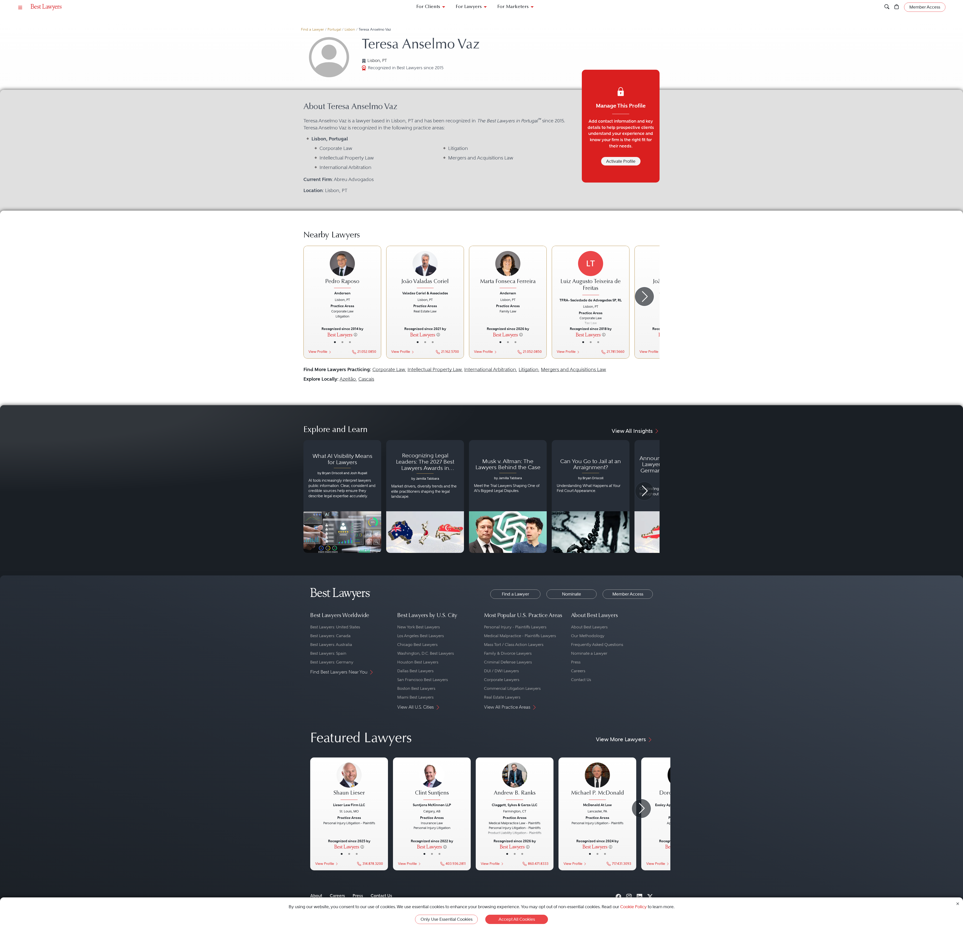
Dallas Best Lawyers (415, 670)
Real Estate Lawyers (502, 697)
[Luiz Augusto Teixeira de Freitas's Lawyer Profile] (590, 273)
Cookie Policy (633, 906)
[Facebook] (618, 895)
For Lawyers (469, 7)
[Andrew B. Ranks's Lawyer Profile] (514, 782)
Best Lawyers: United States (335, 627)
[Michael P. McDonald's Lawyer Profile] (597, 782)
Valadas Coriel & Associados (425, 293)
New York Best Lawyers (418, 627)
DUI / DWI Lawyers (501, 670)
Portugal (334, 29)
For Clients (428, 7)
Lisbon (350, 29)
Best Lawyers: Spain (328, 653)
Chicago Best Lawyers (417, 644)
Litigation (528, 369)
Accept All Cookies (517, 919)
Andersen (342, 293)
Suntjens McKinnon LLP (432, 805)
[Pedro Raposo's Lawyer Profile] (342, 270)
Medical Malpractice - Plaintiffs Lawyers (520, 635)
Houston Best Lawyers (417, 662)
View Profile (317, 352)
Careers (578, 670)
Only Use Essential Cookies (446, 919)
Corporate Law (388, 369)
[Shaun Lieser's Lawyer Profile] (349, 782)
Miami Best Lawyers (415, 697)
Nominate (571, 594)
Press (576, 662)
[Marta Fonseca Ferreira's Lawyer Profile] (507, 270)
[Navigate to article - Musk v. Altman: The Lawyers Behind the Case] (508, 496)
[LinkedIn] (639, 895)
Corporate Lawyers (501, 679)
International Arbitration (490, 369)
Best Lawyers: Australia (331, 644)
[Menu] (20, 7)
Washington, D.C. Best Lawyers (425, 653)
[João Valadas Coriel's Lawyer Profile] (425, 270)
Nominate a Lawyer (589, 653)
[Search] (887, 7)
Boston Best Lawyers (416, 688)
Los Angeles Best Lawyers (420, 635)
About (316, 895)
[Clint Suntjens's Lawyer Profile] (432, 782)
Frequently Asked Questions (597, 644)
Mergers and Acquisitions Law (573, 369)
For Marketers (513, 7)
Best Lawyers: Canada (330, 635)
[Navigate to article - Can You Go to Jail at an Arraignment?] (590, 496)
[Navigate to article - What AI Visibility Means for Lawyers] (342, 496)
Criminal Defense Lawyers (508, 662)
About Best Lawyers (589, 627)
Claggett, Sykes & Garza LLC (514, 805)
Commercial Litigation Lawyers (512, 688)
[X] (650, 895)
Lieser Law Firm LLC (349, 805)
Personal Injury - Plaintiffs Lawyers (515, 627)
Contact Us (581, 679)
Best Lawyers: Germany (331, 662)
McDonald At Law (597, 805)
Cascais (366, 379)
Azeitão (348, 379)
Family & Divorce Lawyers (508, 653)
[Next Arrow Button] (644, 296)
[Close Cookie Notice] (957, 903)
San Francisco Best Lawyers (422, 679)
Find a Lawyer (312, 29)
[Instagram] (629, 895)
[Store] (896, 7)
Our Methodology (587, 635)
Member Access (627, 594)
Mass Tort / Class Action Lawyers (513, 644)
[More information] (355, 334)
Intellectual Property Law (435, 369)
